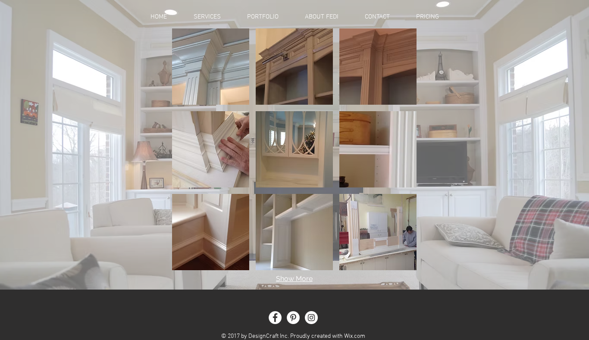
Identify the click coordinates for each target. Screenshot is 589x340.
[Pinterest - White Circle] (293, 317)
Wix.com (354, 336)
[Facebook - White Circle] (275, 317)
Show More (294, 278)
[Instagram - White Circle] (311, 317)
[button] (262, 17)
